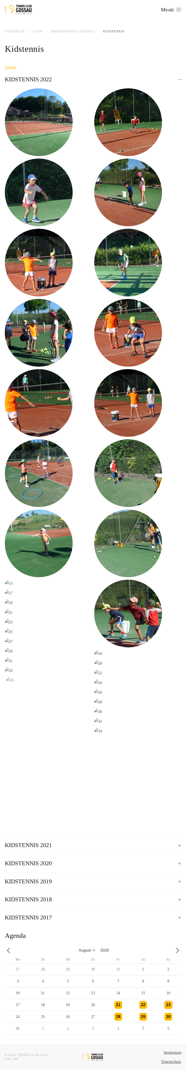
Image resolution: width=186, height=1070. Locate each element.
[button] (171, 9)
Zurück (10, 67)
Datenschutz (171, 1062)
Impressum (172, 1052)
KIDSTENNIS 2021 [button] (28, 845)
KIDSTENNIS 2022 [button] (28, 79)
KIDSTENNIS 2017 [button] (28, 917)
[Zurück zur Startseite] (18, 9)
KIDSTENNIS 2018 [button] (28, 899)
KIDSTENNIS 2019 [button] (28, 881)
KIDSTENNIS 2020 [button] (28, 863)
